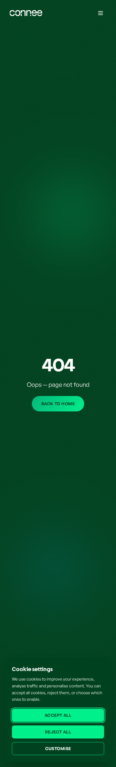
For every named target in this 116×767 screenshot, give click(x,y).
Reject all (58, 731)
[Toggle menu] (100, 13)
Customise (58, 748)
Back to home (58, 403)
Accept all (58, 715)
